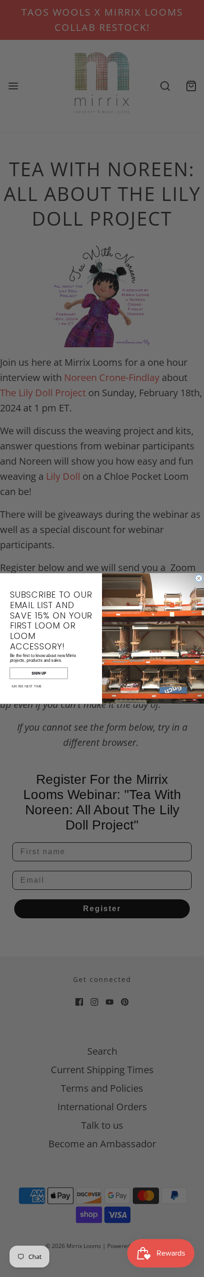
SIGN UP (38, 673)
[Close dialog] (199, 578)
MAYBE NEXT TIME (27, 686)
